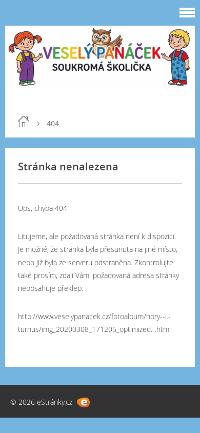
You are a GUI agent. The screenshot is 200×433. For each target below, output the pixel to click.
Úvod (23, 121)
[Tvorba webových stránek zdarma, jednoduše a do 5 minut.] (83, 402)
